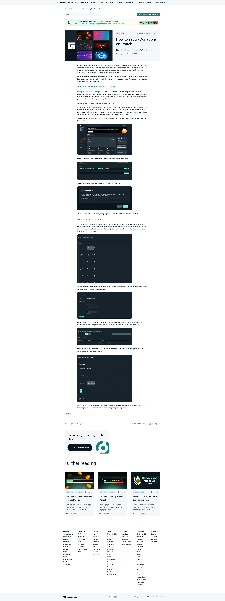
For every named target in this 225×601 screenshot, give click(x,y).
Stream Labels (126, 542)
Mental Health (67, 559)
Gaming (65, 552)
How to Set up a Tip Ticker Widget (111, 498)
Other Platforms (83, 549)
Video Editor (111, 569)
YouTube (81, 544)
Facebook (81, 547)
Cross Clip (110, 567)
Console (139, 559)
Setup (94, 534)
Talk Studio (110, 572)
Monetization (67, 544)
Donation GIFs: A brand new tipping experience (145, 498)
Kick (79, 552)
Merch (109, 554)
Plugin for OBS (112, 534)
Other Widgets (126, 544)
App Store (96, 542)
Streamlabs (159, 2)
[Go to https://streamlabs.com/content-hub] (69, 3)
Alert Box (125, 534)
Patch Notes (96, 554)
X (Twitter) (81, 539)
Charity (65, 549)
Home (66, 9)
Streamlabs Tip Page (93, 92)
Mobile (65, 547)
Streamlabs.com (97, 107)
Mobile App (110, 544)
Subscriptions (140, 567)
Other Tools (111, 559)
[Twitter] (72, 424)
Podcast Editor (112, 574)
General (139, 557)
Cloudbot (110, 549)
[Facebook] (76, 424)
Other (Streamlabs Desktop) (96, 549)
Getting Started (68, 534)
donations (68, 413)
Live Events (67, 554)
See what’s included (118, 24)
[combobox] (83, 14)
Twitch (80, 542)
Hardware (66, 542)
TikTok (80, 534)
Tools (73, 9)
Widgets (95, 544)
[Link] (81, 424)
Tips (79, 9)
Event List (125, 536)
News (65, 557)
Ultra (108, 536)
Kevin (78, 514)
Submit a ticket (141, 579)
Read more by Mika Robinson (142, 50)
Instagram (81, 536)
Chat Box (125, 539)
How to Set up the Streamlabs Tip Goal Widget (79, 498)
